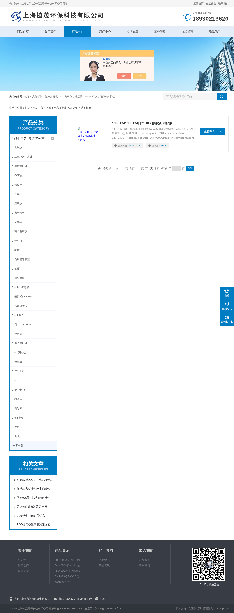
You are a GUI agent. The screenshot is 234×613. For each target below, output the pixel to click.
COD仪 (18, 175)
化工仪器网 (195, 608)
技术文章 (132, 31)
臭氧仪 (18, 147)
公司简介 (23, 559)
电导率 (18, 408)
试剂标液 (19, 371)
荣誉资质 (160, 31)
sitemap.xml (222, 608)
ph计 (17, 380)
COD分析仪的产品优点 (31, 515)
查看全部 (17, 445)
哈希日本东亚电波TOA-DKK (62, 107)
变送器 (18, 333)
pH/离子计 (20, 315)
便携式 (18, 427)
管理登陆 (208, 608)
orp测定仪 (20, 352)
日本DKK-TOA (22, 324)
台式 (17, 436)
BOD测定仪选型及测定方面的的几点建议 (35, 524)
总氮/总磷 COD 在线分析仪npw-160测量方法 (35, 479)
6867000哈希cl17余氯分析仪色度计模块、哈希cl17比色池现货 (69, 559)
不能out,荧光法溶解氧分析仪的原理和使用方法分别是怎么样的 (35, 497)
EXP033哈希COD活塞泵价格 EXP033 (69, 576)
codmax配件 (62, 581)
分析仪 (18, 240)
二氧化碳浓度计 (23, 156)
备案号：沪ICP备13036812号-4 (103, 608)
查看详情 (209, 131)
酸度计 (18, 249)
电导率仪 (19, 277)
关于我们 (50, 31)
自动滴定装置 (22, 259)
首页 (27, 107)
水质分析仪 (20, 305)
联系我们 (223, 3)
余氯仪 (18, 194)
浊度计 (18, 184)
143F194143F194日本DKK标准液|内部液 (142, 123)
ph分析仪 (19, 389)
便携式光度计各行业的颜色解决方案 (35, 488)
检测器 (18, 399)
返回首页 (198, 3)
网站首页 (23, 31)
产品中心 (78, 31)
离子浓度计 (20, 343)
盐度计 (18, 268)
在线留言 (211, 3)
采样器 (18, 222)
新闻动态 (23, 565)
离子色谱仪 (20, 231)
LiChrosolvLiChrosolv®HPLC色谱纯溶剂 (69, 570)
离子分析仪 (20, 212)
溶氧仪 (18, 203)
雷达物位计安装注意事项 (32, 506)
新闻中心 (105, 31)
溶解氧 (18, 361)
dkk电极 (19, 417)
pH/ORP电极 (21, 287)
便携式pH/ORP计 (24, 296)
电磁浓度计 (20, 166)
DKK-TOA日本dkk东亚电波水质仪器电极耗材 (69, 565)
